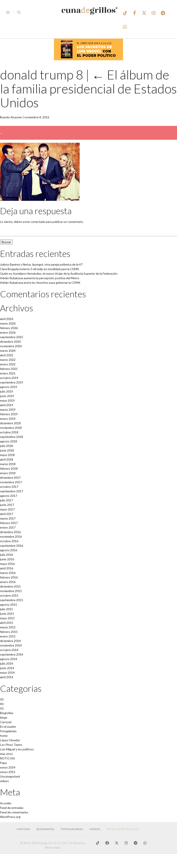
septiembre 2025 (11, 337)
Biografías (6, 713)
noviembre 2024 (11, 346)
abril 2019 (6, 405)
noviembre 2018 (11, 427)
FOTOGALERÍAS (72, 829)
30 (1, 699)
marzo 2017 (8, 518)
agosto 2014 (8, 659)
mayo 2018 (7, 455)
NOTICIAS (7, 758)
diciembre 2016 (10, 532)
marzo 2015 (8, 627)
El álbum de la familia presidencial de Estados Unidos (88, 88)
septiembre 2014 (11, 654)
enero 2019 (8, 418)
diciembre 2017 (10, 477)
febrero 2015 (9, 632)
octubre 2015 (9, 595)
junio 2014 (7, 668)
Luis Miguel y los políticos (17, 749)
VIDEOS (94, 829)
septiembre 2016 (11, 545)
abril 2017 (6, 514)
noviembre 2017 (11, 482)
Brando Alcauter (11, 117)
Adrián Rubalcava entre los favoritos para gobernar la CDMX (40, 282)
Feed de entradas (12, 808)
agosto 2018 (8, 441)
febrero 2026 (9, 328)
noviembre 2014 (11, 645)
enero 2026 (8, 332)
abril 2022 (6, 355)
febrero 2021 (9, 369)
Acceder (5, 803)
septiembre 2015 (11, 600)
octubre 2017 (9, 486)
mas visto (6, 754)
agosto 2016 (8, 550)
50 (1, 708)
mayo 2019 (7, 400)
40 (1, 704)
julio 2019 (6, 391)
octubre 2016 (9, 541)
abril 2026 (6, 319)
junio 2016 (7, 559)
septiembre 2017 (11, 491)
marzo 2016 (8, 573)
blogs (3, 717)
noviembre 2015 (11, 591)
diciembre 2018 (10, 423)
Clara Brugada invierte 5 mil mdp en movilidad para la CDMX (39, 269)
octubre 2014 (9, 650)
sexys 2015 (7, 772)
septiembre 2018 (11, 437)
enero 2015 (8, 636)
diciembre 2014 (10, 641)
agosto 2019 (8, 387)
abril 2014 (6, 677)
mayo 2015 (7, 618)
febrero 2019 (9, 414)
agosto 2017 (8, 496)
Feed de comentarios (14, 812)
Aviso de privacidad (123, 829)
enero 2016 (8, 582)
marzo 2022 (8, 359)
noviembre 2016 (11, 536)
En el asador (8, 726)
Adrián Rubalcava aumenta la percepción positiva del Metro (39, 278)
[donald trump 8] (40, 199)
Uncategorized (10, 776)
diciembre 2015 (10, 586)
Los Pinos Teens (11, 744)
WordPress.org (10, 817)
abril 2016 (6, 568)
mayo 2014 (7, 672)
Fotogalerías (8, 731)
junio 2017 (7, 505)
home (4, 735)
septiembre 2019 (11, 382)
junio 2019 (7, 396)
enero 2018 (8, 473)
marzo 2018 (8, 464)
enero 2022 (8, 364)
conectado (38, 221)
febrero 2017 (9, 523)
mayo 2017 (7, 509)
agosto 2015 (8, 604)
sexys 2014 (7, 767)
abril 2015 (6, 622)
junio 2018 (7, 450)
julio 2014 (6, 663)
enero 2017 (8, 527)
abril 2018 (6, 459)
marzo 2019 (8, 409)
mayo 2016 (7, 564)
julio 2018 (6, 446)
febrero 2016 (9, 577)
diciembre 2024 (10, 341)
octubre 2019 (9, 378)
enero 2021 (8, 373)
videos (4, 781)
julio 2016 (6, 554)
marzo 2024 (8, 350)
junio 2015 (7, 613)
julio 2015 (6, 609)
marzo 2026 (8, 323)
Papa (3, 763)
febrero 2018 (9, 468)
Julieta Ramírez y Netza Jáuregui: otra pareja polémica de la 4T (41, 264)
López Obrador (10, 740)
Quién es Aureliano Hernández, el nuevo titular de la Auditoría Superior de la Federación (58, 273)
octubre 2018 (9, 432)
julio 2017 (6, 500)
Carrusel (5, 722)
